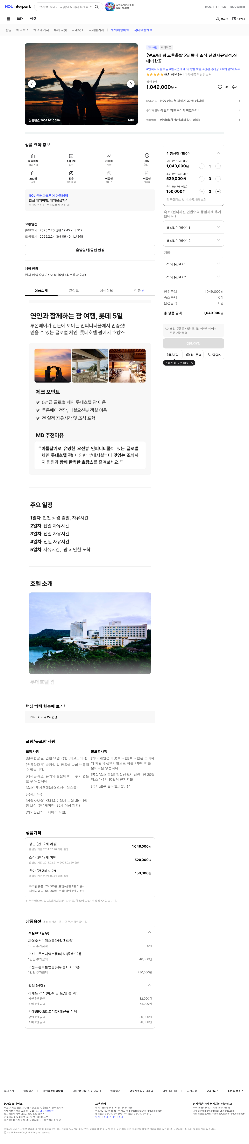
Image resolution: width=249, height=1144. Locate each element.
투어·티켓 (60, 30)
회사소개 (9, 1090)
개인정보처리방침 (53, 1090)
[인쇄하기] (235, 87)
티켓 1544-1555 (123, 1107)
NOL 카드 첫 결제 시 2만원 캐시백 (182, 100)
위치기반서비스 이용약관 (86, 1090)
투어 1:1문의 (101, 1116)
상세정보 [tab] (106, 290)
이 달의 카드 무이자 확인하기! (179, 110)
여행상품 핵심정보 (196, 74)
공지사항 (192, 1090)
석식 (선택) (36, 986)
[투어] (20, 19)
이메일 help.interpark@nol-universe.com (140, 1110)
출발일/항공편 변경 (90, 250)
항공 (8, 30)
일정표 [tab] (74, 290)
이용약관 (28, 1090)
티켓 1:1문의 (116, 1116)
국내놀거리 (96, 30)
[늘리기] (218, 166)
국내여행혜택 (143, 30)
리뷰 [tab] (139, 290)
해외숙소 (22, 30)
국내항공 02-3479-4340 (137, 1113)
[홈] (8, 19)
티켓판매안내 (170, 1090)
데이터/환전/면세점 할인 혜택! (180, 120)
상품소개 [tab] (41, 290)
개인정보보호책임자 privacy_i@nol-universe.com (219, 1113)
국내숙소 (78, 30)
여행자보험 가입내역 (141, 1090)
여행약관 (115, 1090)
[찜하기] (220, 87)
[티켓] (33, 19)
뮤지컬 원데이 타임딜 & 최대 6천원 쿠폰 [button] (65, 7)
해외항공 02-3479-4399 (108, 1113)
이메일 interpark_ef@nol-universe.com (213, 1110)
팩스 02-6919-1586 (105, 1110)
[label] (193, 153)
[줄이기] (201, 166)
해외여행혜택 (120, 30)
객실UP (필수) (38, 933)
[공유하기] (227, 87)
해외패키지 (41, 30)
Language (234, 1090)
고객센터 (211, 1090)
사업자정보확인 (45, 1110)
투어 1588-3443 (104, 1107)
